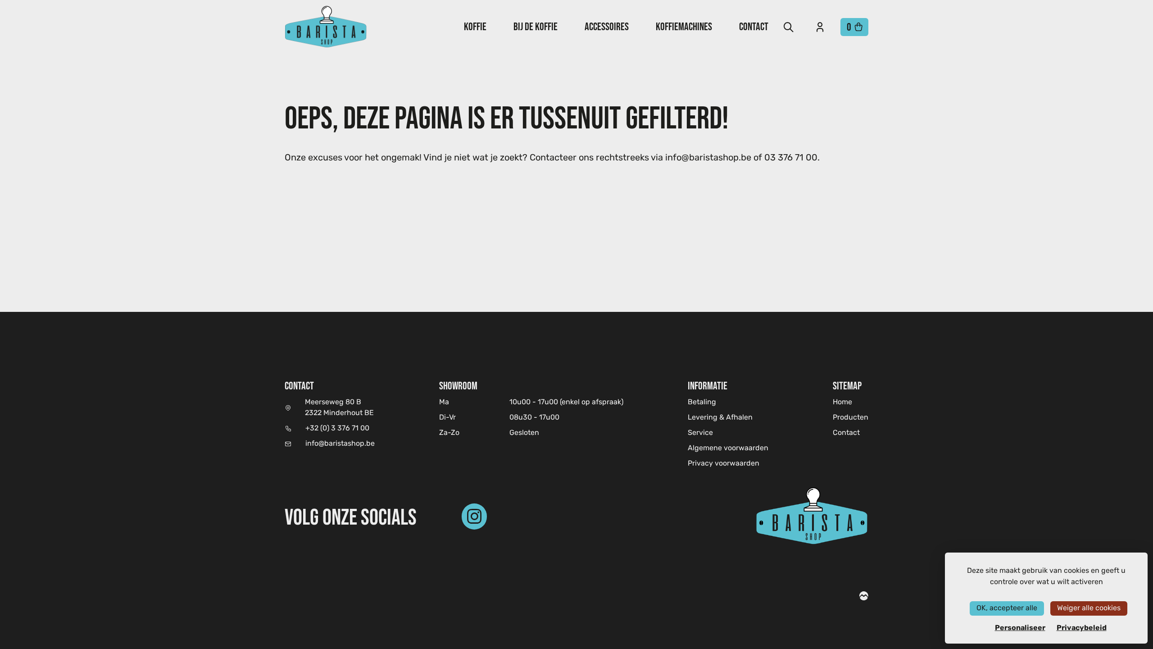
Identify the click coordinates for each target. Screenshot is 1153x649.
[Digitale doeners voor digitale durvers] (863, 597)
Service (700, 433)
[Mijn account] (820, 27)
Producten (850, 417)
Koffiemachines (684, 26)
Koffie (475, 26)
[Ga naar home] (326, 27)
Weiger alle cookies (1089, 608)
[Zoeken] (788, 27)
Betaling (702, 402)
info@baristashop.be (340, 444)
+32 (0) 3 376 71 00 (337, 428)
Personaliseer (1020, 628)
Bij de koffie (535, 26)
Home (842, 402)
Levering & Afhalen (720, 417)
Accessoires (607, 26)
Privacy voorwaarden (723, 463)
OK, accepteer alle (1006, 608)
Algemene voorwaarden (728, 448)
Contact (753, 26)
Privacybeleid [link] (1082, 628)
